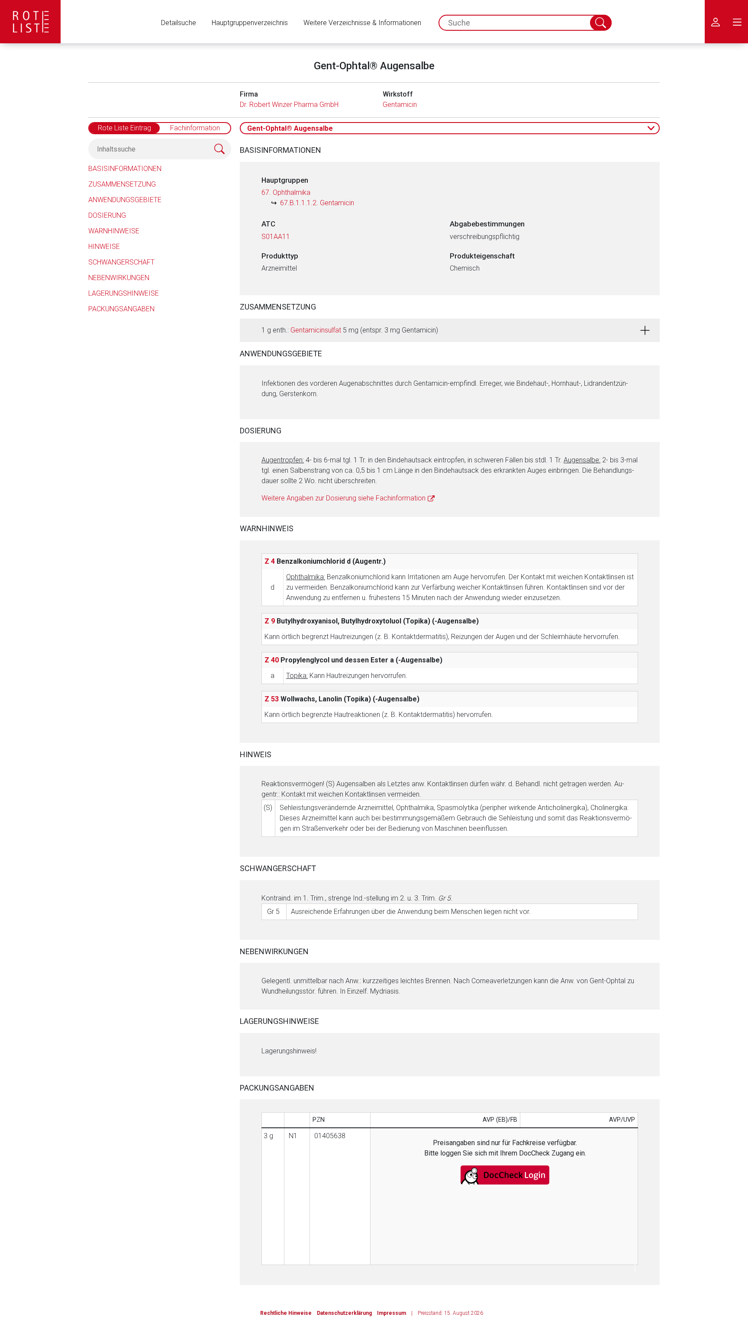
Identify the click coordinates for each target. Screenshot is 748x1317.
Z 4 (269, 561)
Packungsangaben (121, 309)
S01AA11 (275, 236)
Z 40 (271, 660)
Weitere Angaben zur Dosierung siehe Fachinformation (343, 498)
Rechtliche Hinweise (286, 1313)
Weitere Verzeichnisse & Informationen (362, 23)
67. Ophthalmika (285, 192)
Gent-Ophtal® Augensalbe (290, 128)
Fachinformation (195, 128)
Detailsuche (178, 23)
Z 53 (271, 699)
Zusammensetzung (122, 184)
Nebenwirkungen (118, 278)
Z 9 (269, 621)
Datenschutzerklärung (344, 1313)
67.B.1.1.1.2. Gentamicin (317, 203)
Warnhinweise (113, 231)
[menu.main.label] (737, 21)
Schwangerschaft (121, 262)
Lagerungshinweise (123, 293)
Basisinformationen (124, 169)
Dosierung (107, 215)
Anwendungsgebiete (124, 200)
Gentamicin (400, 104)
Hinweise (104, 246)
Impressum (391, 1313)
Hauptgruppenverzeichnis (250, 23)
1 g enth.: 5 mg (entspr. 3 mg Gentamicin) (349, 330)
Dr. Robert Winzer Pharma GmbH (289, 104)
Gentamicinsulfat (315, 330)
